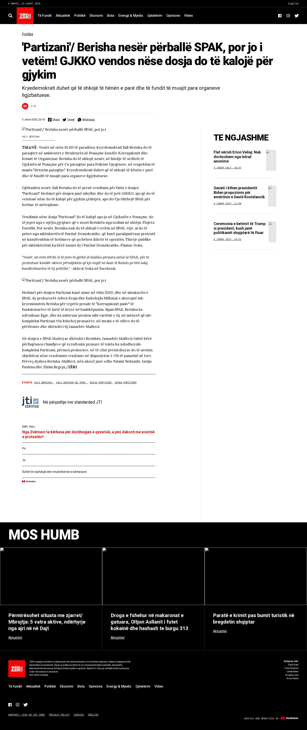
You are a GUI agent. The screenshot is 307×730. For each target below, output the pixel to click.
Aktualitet (63, 16)
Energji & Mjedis (130, 16)
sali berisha (43, 382)
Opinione (173, 16)
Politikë (79, 16)
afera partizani (126, 382)
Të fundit (45, 16)
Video (188, 16)
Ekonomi (96, 16)
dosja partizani (101, 382)
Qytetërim (154, 16)
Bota (110, 16)
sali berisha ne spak (71, 382)
